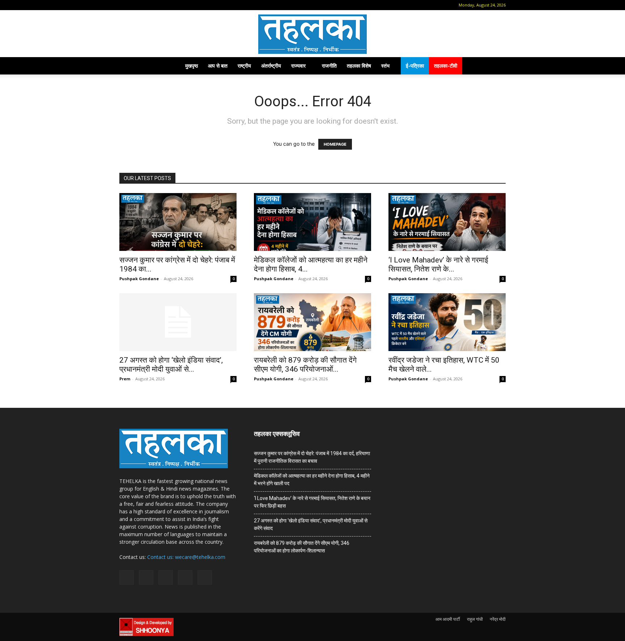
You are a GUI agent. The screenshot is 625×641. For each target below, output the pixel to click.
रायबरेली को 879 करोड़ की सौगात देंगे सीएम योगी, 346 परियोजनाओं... (305, 364)
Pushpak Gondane (139, 278)
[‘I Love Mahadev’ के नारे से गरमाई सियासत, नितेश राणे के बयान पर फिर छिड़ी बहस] (447, 222)
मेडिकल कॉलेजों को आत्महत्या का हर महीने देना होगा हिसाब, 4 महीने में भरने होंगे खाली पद (312, 479)
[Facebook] (135, 5)
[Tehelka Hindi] (312, 34)
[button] (124, 5)
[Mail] (147, 5)
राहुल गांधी (475, 619)
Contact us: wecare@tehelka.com (186, 557)
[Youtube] (183, 5)
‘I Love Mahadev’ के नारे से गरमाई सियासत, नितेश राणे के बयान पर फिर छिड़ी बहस (312, 502)
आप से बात (218, 65)
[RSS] (159, 5)
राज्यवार (298, 65)
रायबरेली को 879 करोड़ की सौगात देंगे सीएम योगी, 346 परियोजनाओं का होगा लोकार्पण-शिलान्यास (301, 547)
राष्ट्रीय (244, 65)
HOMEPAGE (335, 144)
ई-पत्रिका (415, 65)
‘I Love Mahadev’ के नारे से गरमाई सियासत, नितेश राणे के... (438, 264)
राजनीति (329, 65)
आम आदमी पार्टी (447, 619)
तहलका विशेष (359, 65)
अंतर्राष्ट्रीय (271, 65)
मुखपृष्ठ (191, 65)
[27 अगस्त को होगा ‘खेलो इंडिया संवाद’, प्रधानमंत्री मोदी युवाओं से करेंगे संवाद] (178, 322)
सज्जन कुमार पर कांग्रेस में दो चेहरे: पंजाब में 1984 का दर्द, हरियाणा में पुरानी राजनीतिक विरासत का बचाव (312, 457)
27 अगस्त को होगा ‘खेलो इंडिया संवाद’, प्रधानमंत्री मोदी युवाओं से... (171, 364)
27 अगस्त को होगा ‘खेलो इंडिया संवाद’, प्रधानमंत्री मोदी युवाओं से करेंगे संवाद (310, 524)
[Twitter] (171, 5)
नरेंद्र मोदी (498, 619)
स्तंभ (385, 65)
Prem (124, 378)
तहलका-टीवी (445, 65)
